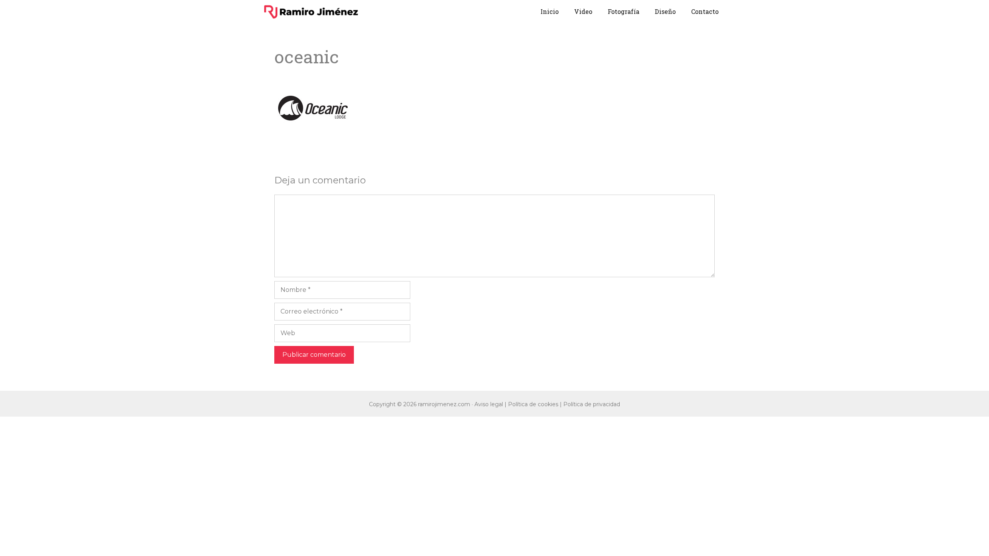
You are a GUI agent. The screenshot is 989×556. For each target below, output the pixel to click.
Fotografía (623, 11)
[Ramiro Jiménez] (311, 11)
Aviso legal (488, 404)
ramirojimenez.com (444, 404)
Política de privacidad (591, 404)
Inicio (549, 11)
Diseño (665, 11)
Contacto (705, 11)
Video (583, 11)
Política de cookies (533, 404)
